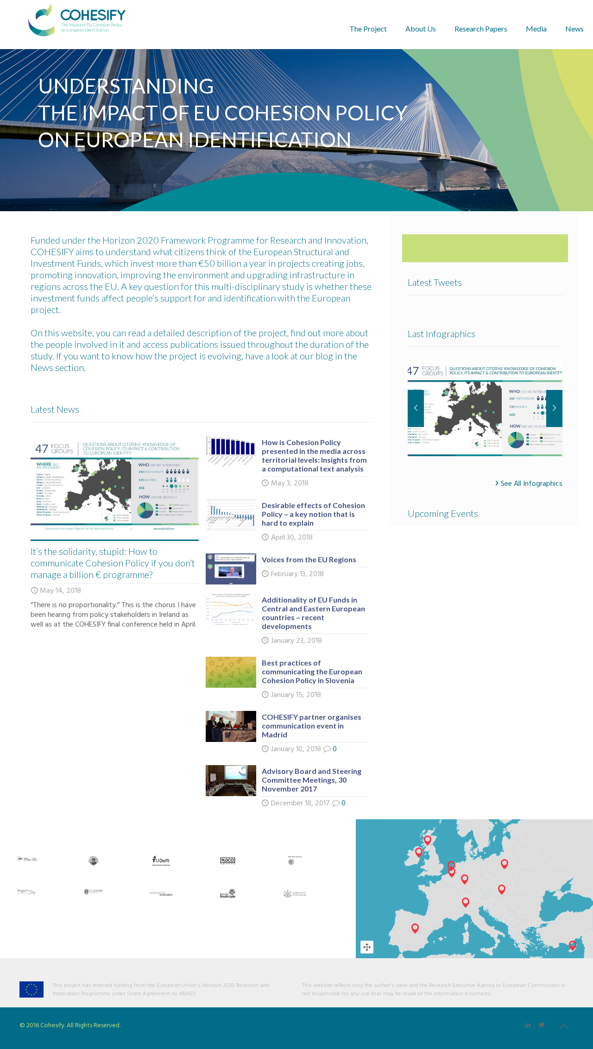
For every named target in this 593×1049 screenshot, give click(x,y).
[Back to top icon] (564, 1027)
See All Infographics (531, 483)
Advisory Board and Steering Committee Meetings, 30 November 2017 (311, 779)
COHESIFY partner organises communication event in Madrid (311, 725)
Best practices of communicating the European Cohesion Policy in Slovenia (312, 671)
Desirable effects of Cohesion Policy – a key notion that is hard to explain (313, 514)
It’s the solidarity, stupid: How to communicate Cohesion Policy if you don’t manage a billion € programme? (113, 563)
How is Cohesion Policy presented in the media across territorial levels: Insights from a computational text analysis (314, 455)
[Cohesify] (77, 24)
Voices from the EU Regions (309, 559)
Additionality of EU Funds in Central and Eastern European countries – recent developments (313, 612)
